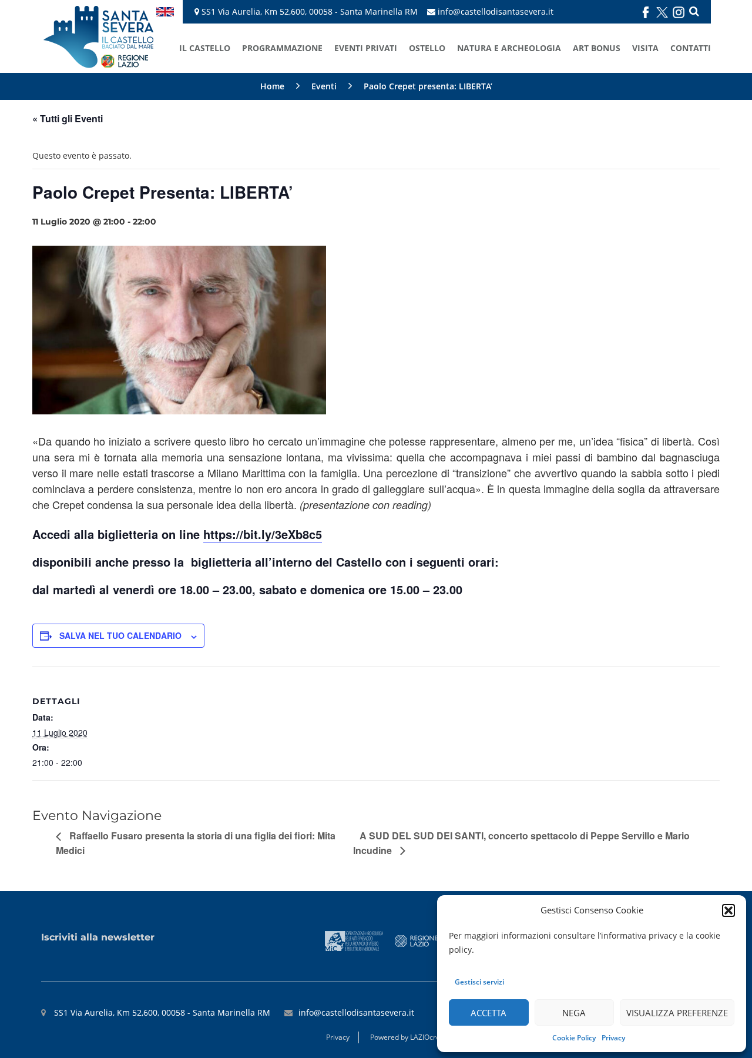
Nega (574, 1013)
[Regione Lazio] (416, 940)
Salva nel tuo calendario (120, 635)
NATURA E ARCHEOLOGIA (509, 47)
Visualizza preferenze (677, 1013)
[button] (728, 910)
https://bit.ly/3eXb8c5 (262, 534)
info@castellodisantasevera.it (495, 11)
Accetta (488, 1013)
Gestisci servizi (479, 982)
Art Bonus (596, 47)
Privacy (613, 1038)
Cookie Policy (574, 1038)
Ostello (427, 47)
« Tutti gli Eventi (67, 118)
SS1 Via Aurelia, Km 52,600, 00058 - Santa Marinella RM (308, 11)
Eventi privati (365, 47)
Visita (645, 47)
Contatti (690, 47)
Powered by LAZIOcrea (407, 1037)
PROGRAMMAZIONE (282, 47)
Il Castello (204, 47)
